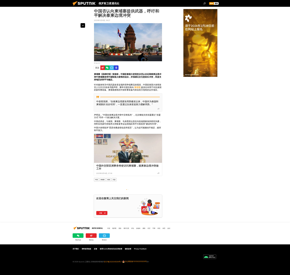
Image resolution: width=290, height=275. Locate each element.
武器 (114, 179)
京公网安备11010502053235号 (136, 261)
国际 (120, 228)
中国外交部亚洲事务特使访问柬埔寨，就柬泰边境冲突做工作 (127, 167)
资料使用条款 (86, 249)
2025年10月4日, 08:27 (102, 20)
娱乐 (169, 228)
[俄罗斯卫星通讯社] (85, 6)
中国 (96, 179)
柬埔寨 (137, 87)
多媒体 (138, 228)
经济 (149, 228)
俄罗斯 (114, 228)
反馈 (95, 249)
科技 (159, 228)
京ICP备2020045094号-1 (113, 262)
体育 (164, 228)
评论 (132, 228)
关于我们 (76, 249)
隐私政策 (128, 249)
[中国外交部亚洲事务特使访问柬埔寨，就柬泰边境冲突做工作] (128, 148)
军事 (154, 228)
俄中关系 (126, 228)
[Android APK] (209, 257)
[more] (158, 108)
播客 (144, 228)
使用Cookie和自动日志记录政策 (111, 249)
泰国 (108, 179)
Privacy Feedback (140, 249)
